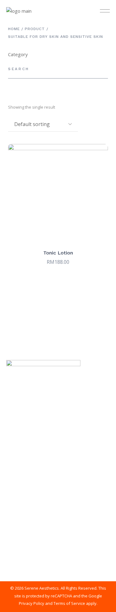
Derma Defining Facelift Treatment (42, 458)
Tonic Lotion (58, 253)
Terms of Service (69, 603)
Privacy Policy (31, 603)
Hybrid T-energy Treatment (34, 448)
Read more (58, 233)
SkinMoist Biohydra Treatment (37, 438)
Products (15, 477)
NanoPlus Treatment (27, 467)
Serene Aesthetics (41, 588)
